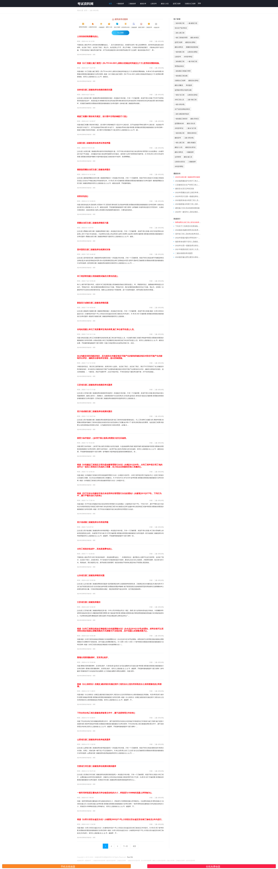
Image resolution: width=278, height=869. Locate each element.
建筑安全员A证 (193, 80)
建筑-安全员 (191, 123)
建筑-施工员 (188, 157)
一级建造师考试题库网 (133, 860)
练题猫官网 (80, 860)
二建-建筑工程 (179, 61)
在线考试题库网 (190, 860)
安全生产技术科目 (181, 28)
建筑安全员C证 (190, 147)
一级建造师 (120, 3)
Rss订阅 (130, 857)
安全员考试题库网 (146, 860)
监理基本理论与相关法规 (183, 90)
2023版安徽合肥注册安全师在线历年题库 (188, 257)
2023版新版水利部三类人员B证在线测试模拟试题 (188, 204)
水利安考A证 (188, 56)
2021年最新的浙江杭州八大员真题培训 (188, 249)
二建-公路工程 (179, 33)
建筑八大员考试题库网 (158, 860)
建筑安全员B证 (190, 42)
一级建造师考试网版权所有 (103, 857)
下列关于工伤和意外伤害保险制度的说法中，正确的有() (188, 226)
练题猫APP (88, 860)
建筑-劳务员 (194, 118)
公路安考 (154, 3)
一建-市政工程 (192, 61)
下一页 (125, 846)
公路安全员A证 (192, 95)
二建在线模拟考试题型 (184, 253)
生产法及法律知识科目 (182, 109)
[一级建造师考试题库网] (85, 3)
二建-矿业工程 (191, 128)
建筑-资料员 (179, 152)
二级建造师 (132, 3)
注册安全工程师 (190, 3)
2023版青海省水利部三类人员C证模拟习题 (188, 200)
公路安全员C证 (180, 161)
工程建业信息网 (121, 860)
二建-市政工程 (192, 99)
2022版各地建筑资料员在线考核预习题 (188, 230)
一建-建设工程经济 (181, 118)
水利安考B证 (179, 166)
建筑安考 (143, 3)
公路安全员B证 (192, 52)
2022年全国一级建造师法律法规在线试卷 (188, 245)
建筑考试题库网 (111, 860)
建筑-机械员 (191, 142)
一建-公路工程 (179, 142)
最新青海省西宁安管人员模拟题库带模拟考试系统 (188, 241)
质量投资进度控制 (192, 47)
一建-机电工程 (179, 133)
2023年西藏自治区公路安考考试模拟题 (188, 192)
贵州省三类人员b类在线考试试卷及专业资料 (188, 234)
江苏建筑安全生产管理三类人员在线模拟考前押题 (188, 185)
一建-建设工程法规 (181, 76)
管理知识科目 (179, 66)
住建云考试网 (170, 860)
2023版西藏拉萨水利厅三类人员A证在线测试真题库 (188, 181)
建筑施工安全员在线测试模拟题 (187, 208)
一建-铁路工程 (179, 52)
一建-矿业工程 (179, 95)
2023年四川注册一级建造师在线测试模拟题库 (188, 196)
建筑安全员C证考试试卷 (184, 188)
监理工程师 (176, 3)
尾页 (134, 846)
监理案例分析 (179, 123)
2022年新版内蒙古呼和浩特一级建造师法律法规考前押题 (188, 238)
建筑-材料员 (179, 47)
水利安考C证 (179, 128)
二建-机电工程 (179, 23)
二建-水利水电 (93, 10)
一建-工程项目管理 (181, 37)
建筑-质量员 (179, 85)
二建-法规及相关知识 (182, 114)
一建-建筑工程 (192, 23)
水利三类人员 (179, 99)
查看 (94, 54)
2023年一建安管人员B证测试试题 (188, 212)
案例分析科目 (192, 133)
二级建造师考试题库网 (98, 860)
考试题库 (189, 85)
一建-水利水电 (179, 104)
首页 (110, 3)
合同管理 (178, 157)
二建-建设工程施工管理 (182, 71)
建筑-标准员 (194, 37)
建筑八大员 (165, 3)
